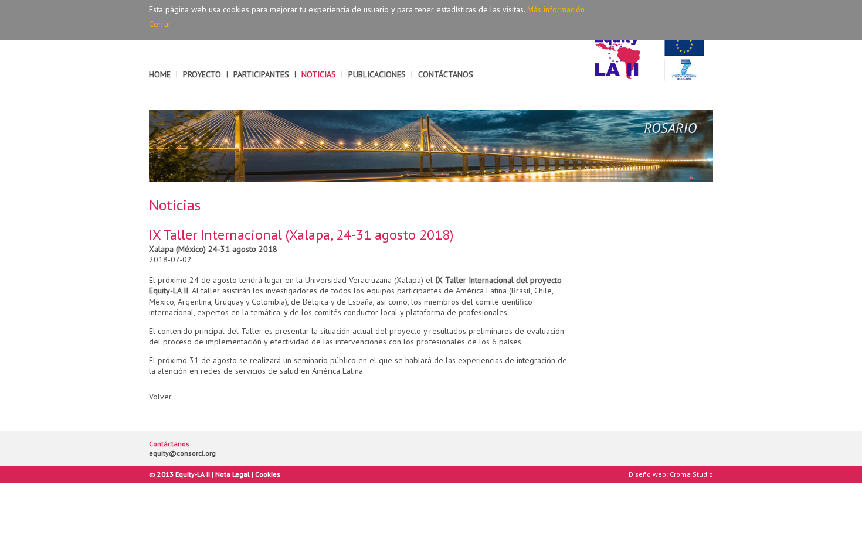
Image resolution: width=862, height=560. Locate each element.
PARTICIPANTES (261, 74)
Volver (160, 396)
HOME (160, 74)
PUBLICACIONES (377, 74)
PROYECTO (202, 74)
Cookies (267, 474)
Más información (556, 9)
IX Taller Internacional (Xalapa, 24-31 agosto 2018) (301, 235)
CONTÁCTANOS (445, 74)
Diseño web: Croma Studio (671, 474)
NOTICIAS (318, 74)
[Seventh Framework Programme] (684, 70)
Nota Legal (232, 474)
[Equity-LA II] (617, 57)
